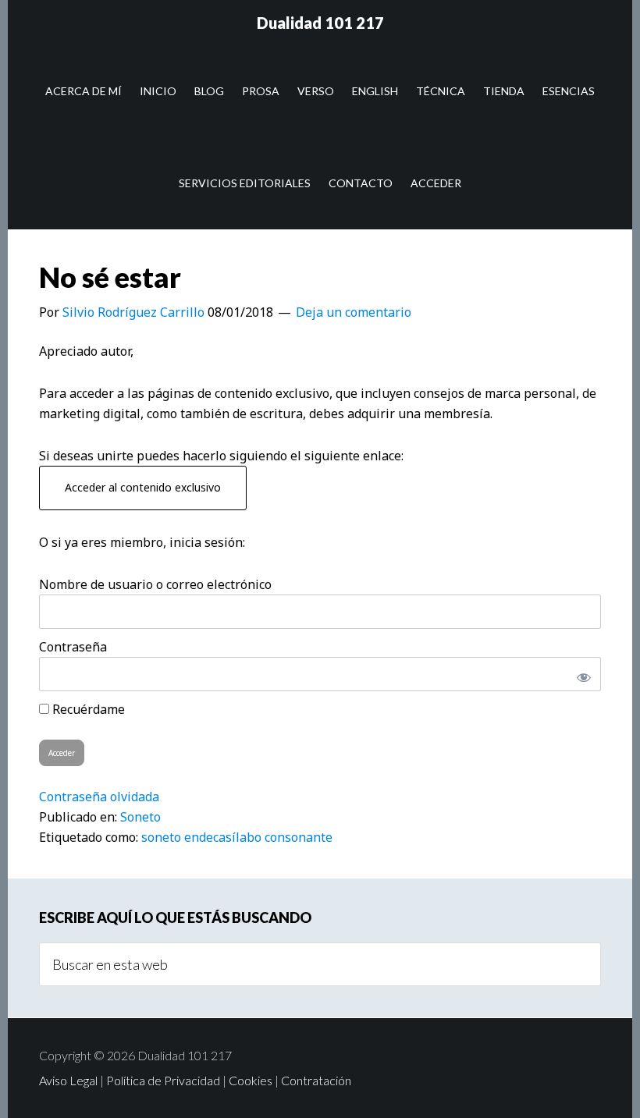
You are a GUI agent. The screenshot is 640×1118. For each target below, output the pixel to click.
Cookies (250, 1080)
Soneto (140, 816)
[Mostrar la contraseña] (580, 674)
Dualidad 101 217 (320, 22)
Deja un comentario (353, 312)
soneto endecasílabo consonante (236, 837)
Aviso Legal (68, 1080)
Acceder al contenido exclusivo (143, 487)
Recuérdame (87, 709)
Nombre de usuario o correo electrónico (155, 584)
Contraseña (73, 646)
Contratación (316, 1080)
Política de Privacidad (163, 1080)
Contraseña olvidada (99, 796)
